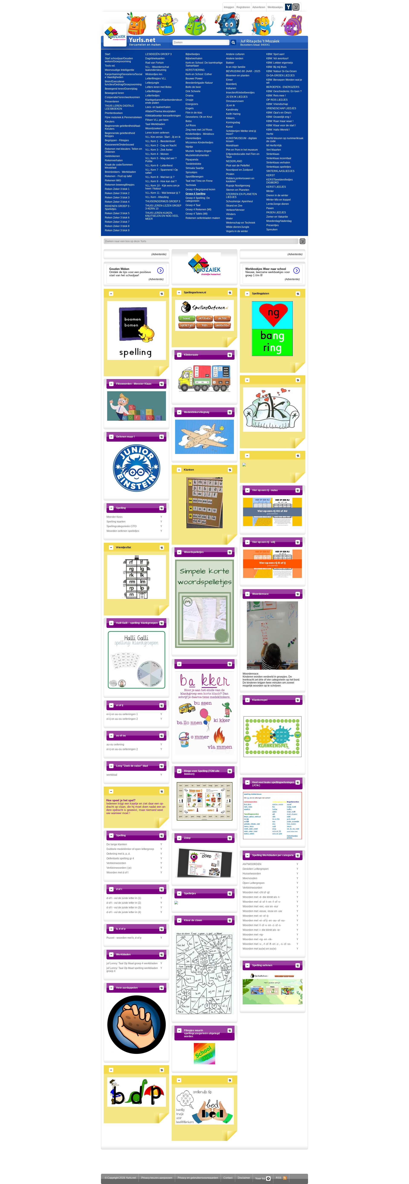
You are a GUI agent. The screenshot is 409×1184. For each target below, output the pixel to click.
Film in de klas (194, 112)
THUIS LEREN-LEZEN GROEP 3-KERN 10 (163, 207)
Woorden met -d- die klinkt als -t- (261, 897)
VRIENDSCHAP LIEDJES (281, 108)
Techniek (191, 185)
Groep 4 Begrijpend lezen (200, 189)
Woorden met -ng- (253, 934)
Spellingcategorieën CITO (122, 526)
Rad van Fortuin (154, 62)
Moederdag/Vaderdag (279, 221)
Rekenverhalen (114, 160)
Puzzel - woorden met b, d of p (124, 937)
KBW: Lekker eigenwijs (279, 62)
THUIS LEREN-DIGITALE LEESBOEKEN (119, 107)
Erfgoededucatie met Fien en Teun (242, 156)
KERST (270, 175)
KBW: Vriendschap (277, 104)
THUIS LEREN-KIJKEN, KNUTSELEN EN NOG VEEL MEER (162, 215)
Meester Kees (114, 516)
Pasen (270, 208)
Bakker (230, 62)
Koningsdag (233, 122)
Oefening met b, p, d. (118, 853)
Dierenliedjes (193, 138)
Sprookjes (191, 172)
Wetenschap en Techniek (240, 222)
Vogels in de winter (237, 231)
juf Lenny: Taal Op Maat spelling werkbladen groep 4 (132, 970)
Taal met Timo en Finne (199, 180)
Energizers (192, 104)
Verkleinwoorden (116, 863)
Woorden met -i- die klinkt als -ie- (262, 929)
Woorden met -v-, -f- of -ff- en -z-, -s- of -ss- (267, 944)
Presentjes (272, 225)
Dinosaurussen (235, 101)
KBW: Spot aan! (275, 54)
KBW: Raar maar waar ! (279, 121)
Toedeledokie (193, 163)
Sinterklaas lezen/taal (278, 158)
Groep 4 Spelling (195, 193)
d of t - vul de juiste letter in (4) (124, 912)
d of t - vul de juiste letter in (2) (124, 902)
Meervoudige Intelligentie (119, 69)
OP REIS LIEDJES (277, 99)
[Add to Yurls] (288, 6)
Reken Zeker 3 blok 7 (117, 221)
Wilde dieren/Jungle (237, 226)
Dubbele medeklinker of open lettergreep (130, 849)
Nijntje (189, 146)
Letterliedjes (152, 95)
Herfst (269, 133)
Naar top (260, 1178)
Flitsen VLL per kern (156, 119)
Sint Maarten (273, 149)
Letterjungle (152, 82)
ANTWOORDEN (252, 864)
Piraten (230, 174)
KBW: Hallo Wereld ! (278, 129)
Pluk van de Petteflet (238, 165)
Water (229, 218)
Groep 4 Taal (193, 205)
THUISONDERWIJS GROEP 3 (162, 201)
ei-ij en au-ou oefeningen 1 (122, 714)
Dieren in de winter (277, 195)
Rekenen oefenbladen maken (203, 218)
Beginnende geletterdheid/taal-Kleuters (123, 127)
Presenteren (112, 101)
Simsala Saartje (195, 168)
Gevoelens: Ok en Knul (199, 116)
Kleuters (109, 121)
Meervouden (250, 878)
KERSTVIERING (195, 69)
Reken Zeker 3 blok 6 (117, 217)
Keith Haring (233, 113)
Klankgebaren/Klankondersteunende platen (163, 101)
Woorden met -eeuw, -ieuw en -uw (262, 911)
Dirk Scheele (193, 91)
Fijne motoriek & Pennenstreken (123, 117)
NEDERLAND (234, 161)
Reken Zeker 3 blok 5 (117, 213)
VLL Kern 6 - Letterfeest (159, 165)
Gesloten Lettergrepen (256, 868)
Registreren (243, 7)
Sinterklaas (272, 154)
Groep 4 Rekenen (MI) (198, 209)
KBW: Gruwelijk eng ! (278, 116)
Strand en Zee (234, 205)
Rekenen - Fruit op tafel (118, 176)
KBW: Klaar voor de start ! (281, 125)
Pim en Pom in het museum (242, 149)
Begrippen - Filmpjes (117, 140)
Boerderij (231, 84)
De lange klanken (117, 844)
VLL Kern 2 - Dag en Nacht (160, 145)
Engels (190, 108)
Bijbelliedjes (193, 54)
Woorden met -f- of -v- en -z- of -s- (262, 925)
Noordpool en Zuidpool (239, 169)
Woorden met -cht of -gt (256, 892)
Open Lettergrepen (254, 882)
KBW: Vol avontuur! (277, 58)
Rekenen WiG (113, 180)
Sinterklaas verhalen (278, 162)
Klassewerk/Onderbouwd (119, 144)
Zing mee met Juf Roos (199, 129)
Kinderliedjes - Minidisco (200, 133)
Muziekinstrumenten (197, 155)
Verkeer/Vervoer (235, 209)
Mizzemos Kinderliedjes (199, 142)
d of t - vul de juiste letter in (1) (124, 898)
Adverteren (258, 7)
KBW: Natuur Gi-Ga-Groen (281, 71)
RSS (279, 1177)
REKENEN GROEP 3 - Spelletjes (118, 208)
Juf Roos (191, 125)
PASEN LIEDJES (276, 212)
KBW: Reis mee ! (276, 95)
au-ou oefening (115, 744)
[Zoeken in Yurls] (233, 42)
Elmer (229, 79)
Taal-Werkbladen (155, 124)
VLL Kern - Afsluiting (157, 197)
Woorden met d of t (117, 872)
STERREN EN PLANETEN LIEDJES (241, 196)
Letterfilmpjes (153, 91)
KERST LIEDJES (276, 186)
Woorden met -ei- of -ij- (256, 915)
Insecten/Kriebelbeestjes (240, 92)
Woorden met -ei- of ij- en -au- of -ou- (264, 920)
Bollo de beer (193, 87)
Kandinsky (232, 109)
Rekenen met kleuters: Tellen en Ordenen (123, 150)
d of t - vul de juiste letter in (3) (124, 907)
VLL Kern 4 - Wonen (157, 154)
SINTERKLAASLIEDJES (280, 171)
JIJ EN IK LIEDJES (237, 96)
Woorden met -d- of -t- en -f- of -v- (262, 901)
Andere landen (234, 58)
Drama (189, 95)
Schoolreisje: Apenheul (239, 201)
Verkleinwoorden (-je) (119, 867)
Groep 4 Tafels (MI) (196, 213)
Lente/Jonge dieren (277, 203)
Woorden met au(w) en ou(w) (259, 948)
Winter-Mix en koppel (278, 199)
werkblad (112, 774)
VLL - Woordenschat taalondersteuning (157, 68)
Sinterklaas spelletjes (278, 166)
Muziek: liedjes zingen (198, 151)
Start (107, 54)
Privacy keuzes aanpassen (156, 1177)
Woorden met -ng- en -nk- (257, 939)
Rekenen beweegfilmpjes (119, 184)
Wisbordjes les (153, 74)
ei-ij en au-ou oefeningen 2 (122, 718)
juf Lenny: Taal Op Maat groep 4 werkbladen (132, 963)
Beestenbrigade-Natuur (199, 82)
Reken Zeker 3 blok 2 (117, 193)
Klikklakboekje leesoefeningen (163, 115)
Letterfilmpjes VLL (155, 78)
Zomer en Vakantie (277, 216)
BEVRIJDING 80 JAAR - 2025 (243, 71)
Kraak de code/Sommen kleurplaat (119, 166)
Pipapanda (192, 159)
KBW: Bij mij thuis (276, 66)
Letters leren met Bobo (158, 87)
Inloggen (229, 7)
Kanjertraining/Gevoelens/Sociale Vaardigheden (123, 76)
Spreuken (272, 229)
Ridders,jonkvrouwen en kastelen (240, 180)
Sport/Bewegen (194, 176)
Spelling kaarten (116, 521)
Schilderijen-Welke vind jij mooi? (241, 132)
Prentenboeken (114, 113)
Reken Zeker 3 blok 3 (117, 197)
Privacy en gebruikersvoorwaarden (198, 1177)
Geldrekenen (112, 156)
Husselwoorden (252, 873)
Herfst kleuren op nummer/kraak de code (284, 140)
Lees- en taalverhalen (158, 107)
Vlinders (231, 214)
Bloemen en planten (237, 75)
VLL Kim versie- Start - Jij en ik (162, 136)
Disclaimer (244, 1177)
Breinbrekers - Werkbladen (120, 171)
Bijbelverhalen (194, 58)
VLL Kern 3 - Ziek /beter (159, 149)
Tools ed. (110, 65)
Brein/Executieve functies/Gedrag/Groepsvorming (123, 83)
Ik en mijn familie (235, 66)
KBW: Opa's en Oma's (278, 112)
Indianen (231, 88)
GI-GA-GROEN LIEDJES (280, 75)
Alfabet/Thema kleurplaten (160, 111)
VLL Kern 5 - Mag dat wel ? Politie (161, 160)
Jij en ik (230, 105)
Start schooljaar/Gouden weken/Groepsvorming (119, 60)
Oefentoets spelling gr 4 (120, 858)
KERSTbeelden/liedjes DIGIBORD (279, 181)
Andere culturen (235, 54)
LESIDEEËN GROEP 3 (158, 54)
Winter (270, 191)
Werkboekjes (275, 7)
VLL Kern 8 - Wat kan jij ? (159, 177)
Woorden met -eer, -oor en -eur (260, 906)
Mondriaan (232, 145)
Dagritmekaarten (155, 58)
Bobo (189, 121)
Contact (227, 1177)
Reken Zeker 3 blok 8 (117, 226)
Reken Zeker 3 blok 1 (117, 189)
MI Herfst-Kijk (274, 145)
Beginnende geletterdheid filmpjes (120, 135)
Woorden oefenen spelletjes (123, 530)
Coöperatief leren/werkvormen (122, 97)
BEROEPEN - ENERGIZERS (282, 87)
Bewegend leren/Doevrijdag (121, 88)
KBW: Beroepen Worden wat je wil (284, 81)
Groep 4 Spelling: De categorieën (198, 199)
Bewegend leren (114, 93)
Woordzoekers (153, 128)
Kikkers (230, 118)
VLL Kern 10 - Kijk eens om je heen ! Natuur (162, 187)
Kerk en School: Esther (199, 74)
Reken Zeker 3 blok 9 (117, 230)
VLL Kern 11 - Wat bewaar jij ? (162, 192)
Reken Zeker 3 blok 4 (117, 201)
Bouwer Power (194, 78)
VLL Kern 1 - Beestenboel (160, 141)
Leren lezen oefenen (157, 132)
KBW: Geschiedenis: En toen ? (284, 91)
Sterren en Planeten (237, 189)
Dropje (189, 99)
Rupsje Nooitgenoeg (238, 185)
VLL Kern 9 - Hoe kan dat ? (161, 181)
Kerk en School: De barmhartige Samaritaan (204, 64)
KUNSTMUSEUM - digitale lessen (241, 140)
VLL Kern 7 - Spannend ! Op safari (161, 171)
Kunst (229, 126)
